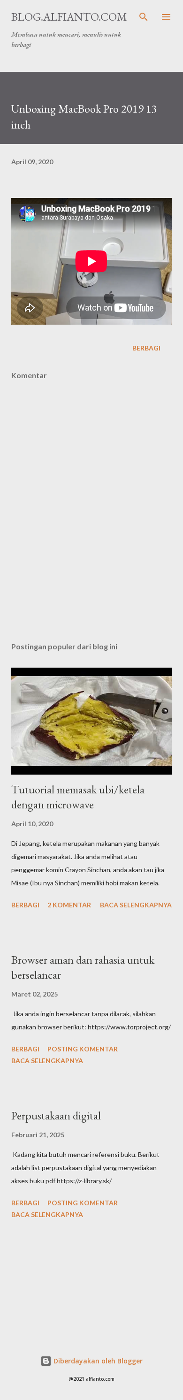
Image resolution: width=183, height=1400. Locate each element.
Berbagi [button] (146, 348)
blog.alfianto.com (69, 16)
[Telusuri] (143, 17)
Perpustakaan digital (56, 1115)
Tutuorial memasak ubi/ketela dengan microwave (78, 797)
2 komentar (69, 905)
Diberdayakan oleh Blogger (97, 1360)
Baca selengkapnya (136, 905)
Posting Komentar (82, 1049)
